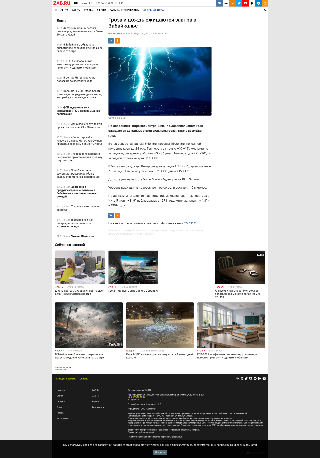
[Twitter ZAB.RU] (239, 3)
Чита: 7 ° (87, 3)
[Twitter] (246, 378)
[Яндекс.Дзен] (250, 378)
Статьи (89, 10)
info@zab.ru (133, 399)
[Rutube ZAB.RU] (252, 3)
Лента (64, 10)
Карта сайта (98, 407)
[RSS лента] (265, 3)
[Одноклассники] (242, 378)
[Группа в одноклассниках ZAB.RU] (232, 3)
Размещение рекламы (65, 379)
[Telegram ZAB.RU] (258, 3)
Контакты (84, 379)
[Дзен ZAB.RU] (226, 3)
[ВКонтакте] (237, 378)
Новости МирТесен (63, 367)
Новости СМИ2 (61, 369)
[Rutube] (259, 378)
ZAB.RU (96, 390)
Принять (160, 452)
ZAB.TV (76, 10)
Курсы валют (63, 418)
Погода (60, 413)
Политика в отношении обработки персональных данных (155, 437)
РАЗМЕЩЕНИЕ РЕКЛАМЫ (124, 10)
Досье (59, 407)
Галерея (61, 401)
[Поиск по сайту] (217, 10)
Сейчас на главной (70, 245)
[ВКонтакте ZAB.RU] (219, 3)
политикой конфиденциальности (237, 444)
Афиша (101, 10)
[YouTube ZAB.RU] (245, 3)
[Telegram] (255, 378)
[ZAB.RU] (61, 4)
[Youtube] (264, 378)
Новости (61, 390)
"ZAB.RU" (190, 223)
